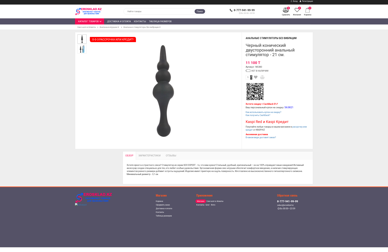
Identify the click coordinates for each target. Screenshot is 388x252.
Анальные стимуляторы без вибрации (141, 27)
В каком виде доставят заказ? (261, 137)
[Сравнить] (262, 77)
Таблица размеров (160, 21)
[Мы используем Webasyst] (81, 204)
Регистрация (307, 1)
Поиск (200, 11)
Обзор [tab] (129, 155)
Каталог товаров (88, 21)
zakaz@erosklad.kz (285, 205)
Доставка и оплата (119, 21)
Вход (295, 1)
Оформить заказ (163, 205)
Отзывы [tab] (171, 155)
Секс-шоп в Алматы (86, 27)
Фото (213, 205)
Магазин (200, 201)
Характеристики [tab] (150, 155)
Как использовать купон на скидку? (263, 112)
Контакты (140, 21)
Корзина (159, 201)
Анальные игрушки (108, 27)
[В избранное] (255, 77)
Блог (208, 205)
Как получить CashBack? (258, 115)
